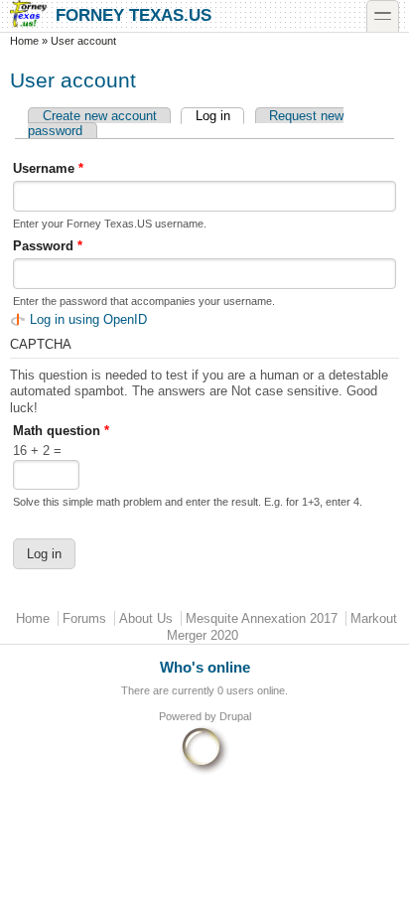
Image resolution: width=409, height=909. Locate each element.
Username (48, 168)
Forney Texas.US (133, 15)
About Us (146, 618)
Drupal (235, 716)
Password (47, 245)
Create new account (100, 115)
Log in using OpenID (88, 319)
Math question (61, 430)
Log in (220, 115)
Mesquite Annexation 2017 (262, 618)
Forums (84, 618)
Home (24, 41)
